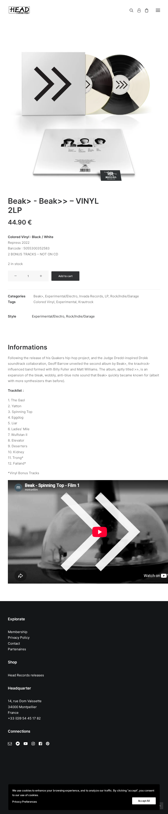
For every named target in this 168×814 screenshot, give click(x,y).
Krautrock (85, 302)
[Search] (129, 10)
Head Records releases (26, 675)
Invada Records (91, 296)
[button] (158, 10)
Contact (14, 643)
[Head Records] (19, 10)
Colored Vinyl (43, 302)
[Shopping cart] (145, 10)
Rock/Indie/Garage (124, 296)
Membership (17, 632)
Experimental (66, 302)
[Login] (137, 10)
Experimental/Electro (61, 296)
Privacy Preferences (24, 801)
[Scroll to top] (159, 805)
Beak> (38, 296)
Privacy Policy (19, 637)
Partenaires (17, 649)
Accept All (144, 800)
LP (106, 296)
